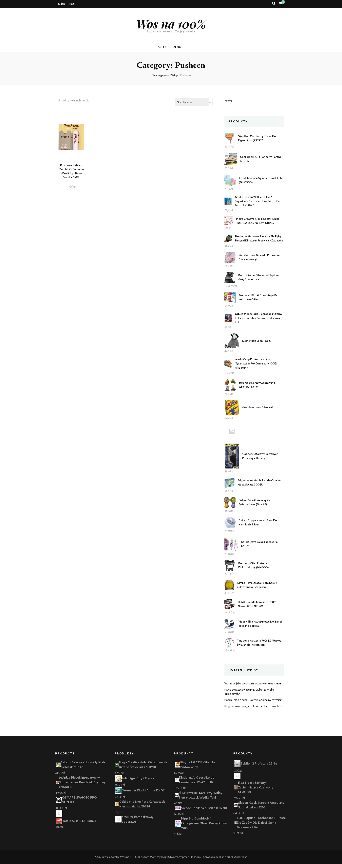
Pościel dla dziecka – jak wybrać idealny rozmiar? (253, 700)
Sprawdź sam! (71, 142)
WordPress (240, 857)
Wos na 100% (171, 23)
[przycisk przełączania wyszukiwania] (274, 3)
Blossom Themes (201, 857)
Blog (71, 4)
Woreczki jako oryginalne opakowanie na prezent (253, 683)
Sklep (61, 4)
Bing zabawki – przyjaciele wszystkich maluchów (253, 706)
